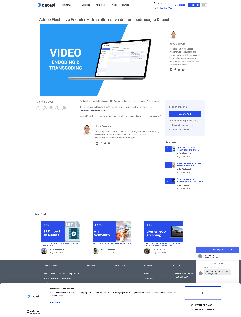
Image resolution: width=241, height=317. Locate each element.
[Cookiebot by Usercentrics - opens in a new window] (33, 312)
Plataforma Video (69, 5)
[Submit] (155, 3)
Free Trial (194, 5)
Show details (55, 302)
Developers (100, 5)
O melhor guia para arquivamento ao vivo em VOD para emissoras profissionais (190, 180)
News (146, 273)
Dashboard (180, 5)
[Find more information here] (217, 281)
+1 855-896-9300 (164, 8)
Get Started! (185, 113)
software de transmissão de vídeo (57, 278)
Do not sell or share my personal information (203, 307)
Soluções (86, 5)
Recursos (125, 5)
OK (203, 293)
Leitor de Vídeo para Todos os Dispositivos (61, 273)
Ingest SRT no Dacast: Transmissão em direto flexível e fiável (187, 148)
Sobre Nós (148, 278)
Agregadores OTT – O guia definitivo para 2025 (189, 164)
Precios (114, 5)
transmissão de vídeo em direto (93, 110)
